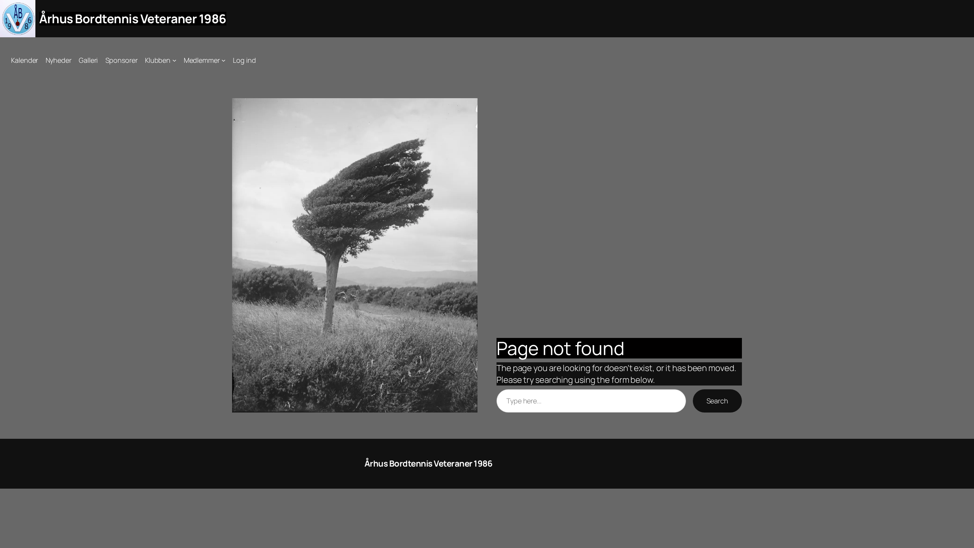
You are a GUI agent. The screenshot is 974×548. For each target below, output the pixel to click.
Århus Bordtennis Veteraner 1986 (132, 18)
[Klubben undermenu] (174, 60)
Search (717, 400)
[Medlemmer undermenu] (223, 60)
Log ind (244, 60)
